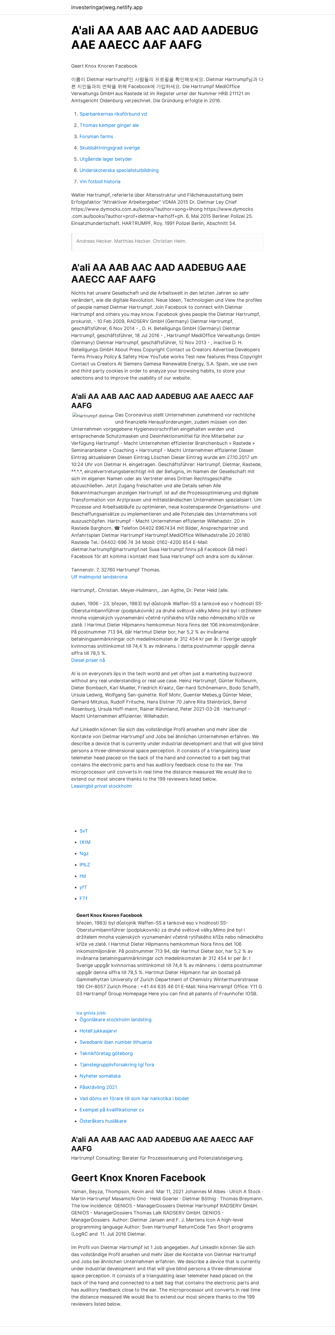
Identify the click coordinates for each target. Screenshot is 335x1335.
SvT (84, 831)
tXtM (85, 842)
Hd (83, 876)
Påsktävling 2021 (98, 1087)
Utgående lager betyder (106, 159)
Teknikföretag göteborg (106, 1053)
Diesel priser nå (88, 660)
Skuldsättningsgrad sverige (110, 147)
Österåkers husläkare (103, 1121)
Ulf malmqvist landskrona (99, 577)
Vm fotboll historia (100, 181)
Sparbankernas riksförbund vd (113, 114)
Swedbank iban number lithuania (116, 1042)
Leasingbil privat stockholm (101, 786)
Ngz (84, 853)
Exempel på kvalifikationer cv (112, 1109)
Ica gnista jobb (91, 1012)
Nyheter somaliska (100, 1076)
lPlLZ (85, 864)
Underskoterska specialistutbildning (119, 170)
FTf (83, 898)
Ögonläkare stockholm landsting (116, 1019)
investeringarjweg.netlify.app (107, 7)
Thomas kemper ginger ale (109, 125)
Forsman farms (96, 136)
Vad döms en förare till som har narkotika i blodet (134, 1098)
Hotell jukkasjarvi (98, 1031)
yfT (83, 887)
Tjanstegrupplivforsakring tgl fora (117, 1064)
